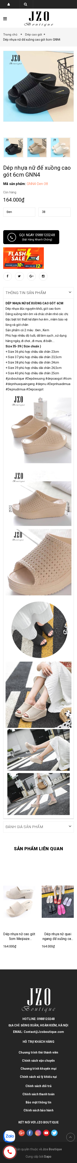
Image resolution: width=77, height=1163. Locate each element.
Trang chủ (11, 34)
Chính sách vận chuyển (38, 1060)
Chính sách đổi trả (38, 1086)
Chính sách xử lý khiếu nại (38, 1076)
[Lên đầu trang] (70, 1137)
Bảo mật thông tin (38, 1102)
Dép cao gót (33, 34)
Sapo (47, 1156)
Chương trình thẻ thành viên (38, 1052)
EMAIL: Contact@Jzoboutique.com (38, 1032)
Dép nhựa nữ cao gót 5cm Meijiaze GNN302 (19, 936)
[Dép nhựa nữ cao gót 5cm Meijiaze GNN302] (19, 901)
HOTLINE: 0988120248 (38, 1019)
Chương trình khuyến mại (39, 1068)
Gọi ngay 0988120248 (37, 237)
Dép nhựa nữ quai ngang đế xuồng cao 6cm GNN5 (58, 936)
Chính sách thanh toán (38, 1094)
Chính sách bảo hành (38, 1110)
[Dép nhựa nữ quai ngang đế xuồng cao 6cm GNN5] (58, 901)
